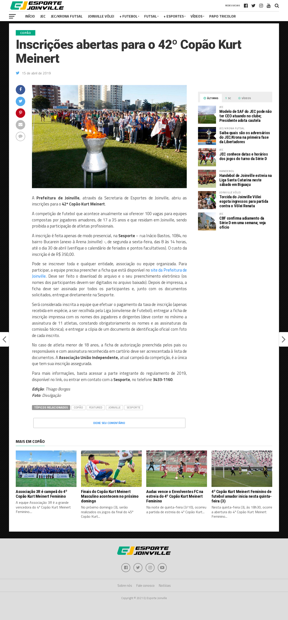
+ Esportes (174, 16)
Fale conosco (145, 585)
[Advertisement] (235, 272)
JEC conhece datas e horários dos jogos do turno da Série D (243, 156)
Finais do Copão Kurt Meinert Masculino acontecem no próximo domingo (109, 496)
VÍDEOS (196, 16)
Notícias (165, 585)
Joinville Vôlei (101, 16)
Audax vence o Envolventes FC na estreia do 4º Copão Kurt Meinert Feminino (174, 496)
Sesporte (133, 407)
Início (30, 16)
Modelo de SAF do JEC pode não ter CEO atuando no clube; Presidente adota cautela (245, 116)
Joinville (114, 407)
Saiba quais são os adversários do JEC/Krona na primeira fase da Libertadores (244, 137)
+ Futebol (128, 16)
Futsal (150, 16)
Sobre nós (124, 585)
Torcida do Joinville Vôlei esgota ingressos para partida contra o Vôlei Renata (243, 201)
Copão (78, 407)
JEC (42, 16)
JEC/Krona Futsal (67, 16)
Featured (95, 407)
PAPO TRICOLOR (222, 16)
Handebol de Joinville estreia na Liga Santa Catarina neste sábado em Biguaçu (245, 180)
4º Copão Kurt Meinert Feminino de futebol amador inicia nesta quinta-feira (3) (242, 496)
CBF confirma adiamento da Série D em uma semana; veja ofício (242, 223)
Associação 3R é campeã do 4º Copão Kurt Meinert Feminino (41, 494)
